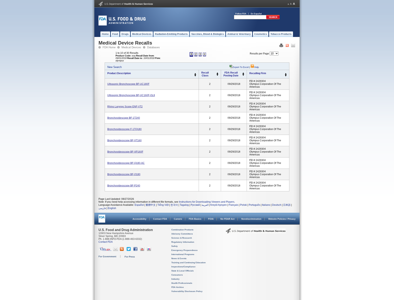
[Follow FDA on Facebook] (136, 250)
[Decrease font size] (288, 3)
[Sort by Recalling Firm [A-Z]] (286, 73)
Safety (174, 246)
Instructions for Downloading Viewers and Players (206, 201)
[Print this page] (281, 46)
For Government (107, 256)
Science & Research (181, 238)
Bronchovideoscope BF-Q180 (123, 174)
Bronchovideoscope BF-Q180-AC (126, 163)
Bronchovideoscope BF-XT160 (124, 140)
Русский (195, 204)
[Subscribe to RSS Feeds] (122, 250)
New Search (114, 67)
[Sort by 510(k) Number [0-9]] (217, 73)
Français (233, 204)
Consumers (177, 275)
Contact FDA (160, 219)
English (112, 208)
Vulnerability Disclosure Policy (187, 291)
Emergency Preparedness (184, 250)
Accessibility (139, 219)
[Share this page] (287, 46)
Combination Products (182, 230)
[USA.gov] (105, 250)
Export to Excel (241, 67)
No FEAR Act (227, 219)
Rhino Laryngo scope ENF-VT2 (125, 106)
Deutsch (276, 204)
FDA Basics (195, 219)
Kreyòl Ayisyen (218, 204)
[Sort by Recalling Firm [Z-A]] (286, 75)
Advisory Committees (182, 234)
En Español (256, 14)
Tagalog (184, 204)
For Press (130, 256)
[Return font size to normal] (291, 3)
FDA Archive (177, 287)
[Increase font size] (294, 3)
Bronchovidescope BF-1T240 (123, 117)
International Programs (182, 254)
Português (254, 204)
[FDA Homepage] (101, 220)
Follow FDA (240, 14)
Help (256, 67)
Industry (175, 279)
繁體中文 (151, 204)
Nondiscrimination (251, 219)
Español (139, 204)
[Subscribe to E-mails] (115, 250)
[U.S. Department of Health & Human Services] (256, 232)
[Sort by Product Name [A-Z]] (195, 73)
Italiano (266, 204)
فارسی (102, 208)
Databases (153, 47)
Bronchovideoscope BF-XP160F (125, 151)
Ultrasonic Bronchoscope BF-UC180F (128, 84)
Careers (178, 219)
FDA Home (109, 47)
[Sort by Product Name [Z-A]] (195, 75)
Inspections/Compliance (183, 267)
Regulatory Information (182, 242)
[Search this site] (273, 18)
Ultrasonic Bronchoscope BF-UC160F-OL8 (131, 95)
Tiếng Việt (163, 204)
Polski (243, 204)
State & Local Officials (182, 271)
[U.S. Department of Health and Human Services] (125, 5)
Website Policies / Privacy (282, 219)
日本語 (287, 204)
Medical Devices (131, 47)
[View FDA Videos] (142, 250)
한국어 (174, 204)
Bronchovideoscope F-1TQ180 (124, 129)
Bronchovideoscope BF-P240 (123, 185)
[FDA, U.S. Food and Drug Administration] (121, 24)
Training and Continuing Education (188, 262)
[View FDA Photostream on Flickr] (149, 250)
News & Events (179, 258)
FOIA (211, 219)
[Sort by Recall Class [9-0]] (217, 75)
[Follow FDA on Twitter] (129, 250)
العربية (205, 204)
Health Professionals (181, 283)
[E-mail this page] (293, 46)
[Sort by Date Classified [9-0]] (243, 75)
